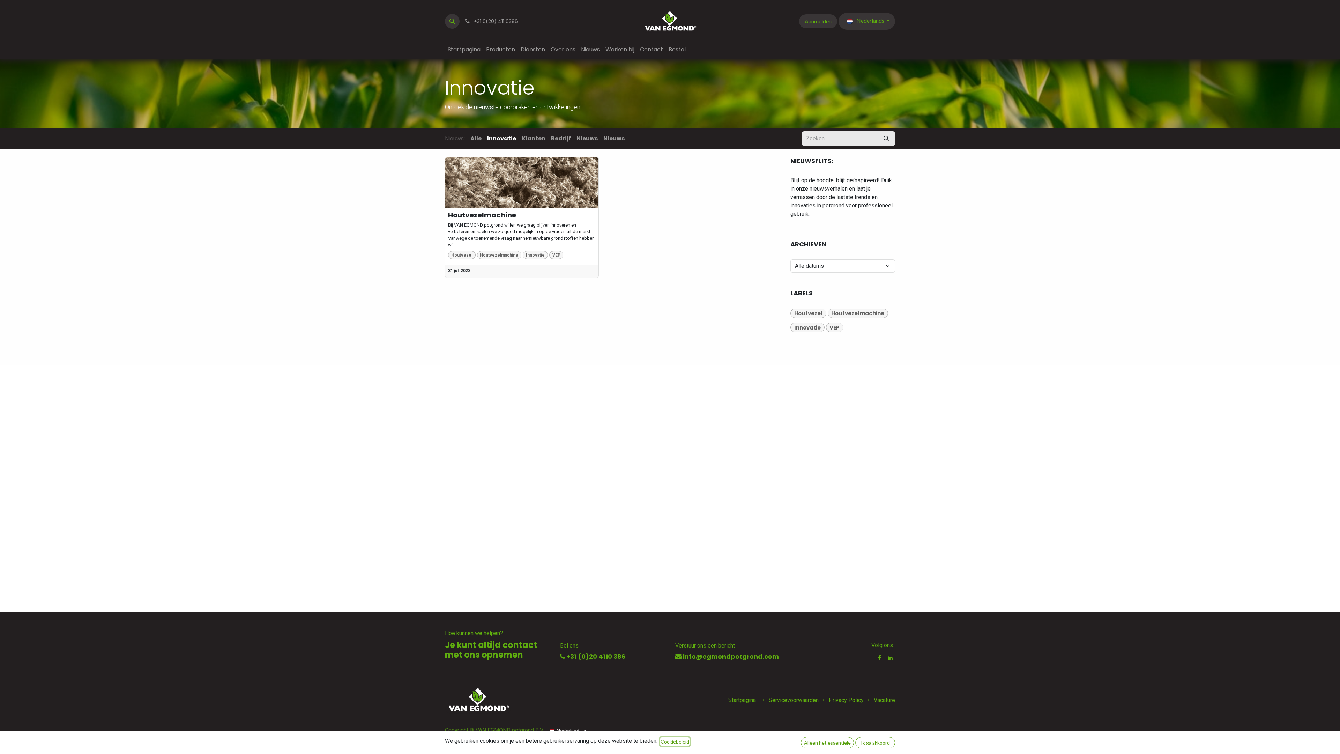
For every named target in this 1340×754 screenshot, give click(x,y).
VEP (556, 255)
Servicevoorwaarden (794, 700)
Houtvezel (461, 255)
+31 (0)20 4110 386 (595, 656)
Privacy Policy (846, 700)
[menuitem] (464, 50)
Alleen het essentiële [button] (827, 743)
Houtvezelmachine (482, 215)
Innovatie (535, 255)
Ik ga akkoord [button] (875, 743)
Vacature (884, 700)
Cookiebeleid (675, 742)
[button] (452, 21)
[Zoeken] (886, 138)
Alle (476, 138)
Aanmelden (818, 21)
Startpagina (742, 700)
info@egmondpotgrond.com (730, 656)
